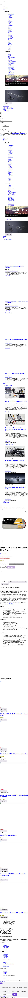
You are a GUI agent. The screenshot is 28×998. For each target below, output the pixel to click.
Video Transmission (12, 61)
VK (8, 45)
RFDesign (10, 35)
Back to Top (2, 981)
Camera (9, 64)
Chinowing (10, 17)
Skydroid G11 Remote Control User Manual (15, 373)
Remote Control (11, 62)
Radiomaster (10, 37)
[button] (26, 512)
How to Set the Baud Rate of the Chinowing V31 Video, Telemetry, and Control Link (15, 429)
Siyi (8, 39)
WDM (9, 46)
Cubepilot (10, 18)
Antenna (9, 54)
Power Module (11, 67)
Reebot (9, 33)
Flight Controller (11, 57)
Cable (9, 70)
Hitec (9, 23)
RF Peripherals (11, 72)
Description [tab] (4, 581)
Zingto (9, 47)
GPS (9, 58)
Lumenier (10, 29)
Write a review (3, 553)
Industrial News (8, 239)
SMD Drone (10, 40)
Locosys (9, 28)
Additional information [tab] (14, 581)
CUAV (9, 16)
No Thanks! (2, 996)
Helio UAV (10, 25)
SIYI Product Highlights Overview (14, 460)
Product (4, 507)
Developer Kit (11, 74)
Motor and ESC (11, 63)
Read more (7, 275)
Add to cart (11, 567)
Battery (9, 55)
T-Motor (9, 43)
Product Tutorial (8, 385)
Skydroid (10, 38)
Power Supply (11, 68)
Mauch (9, 30)
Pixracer (9, 32)
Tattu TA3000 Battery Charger (8, 835)
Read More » (8, 411)
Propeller (10, 65)
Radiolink (10, 36)
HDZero (9, 24)
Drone (9, 56)
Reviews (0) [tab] (23, 581)
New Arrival (8, 87)
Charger (9, 71)
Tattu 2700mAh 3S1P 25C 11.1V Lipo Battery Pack (14, 753)
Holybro (9, 19)
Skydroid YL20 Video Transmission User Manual (16, 339)
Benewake (10, 15)
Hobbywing (10, 21)
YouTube (11, 603)
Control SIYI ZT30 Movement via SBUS (16, 401)
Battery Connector (4, 563)
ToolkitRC (10, 44)
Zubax (9, 49)
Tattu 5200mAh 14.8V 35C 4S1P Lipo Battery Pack (14, 912)
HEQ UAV (10, 22)
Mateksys (10, 31)
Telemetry (10, 60)
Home (1, 507)
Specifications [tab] (5, 584)
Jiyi (8, 26)
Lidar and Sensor (11, 69)
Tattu (9, 42)
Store (19, 602)
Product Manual (8, 312)
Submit (14, 994)
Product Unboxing (9, 444)
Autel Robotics (11, 14)
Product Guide (15, 271)
